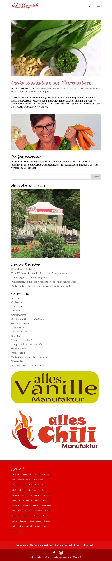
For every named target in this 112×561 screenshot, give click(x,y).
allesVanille (26, 474)
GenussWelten (18, 314)
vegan (37, 526)
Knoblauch (16, 505)
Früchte (42, 490)
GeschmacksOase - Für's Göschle (62, 88)
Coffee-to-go (34, 485)
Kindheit (46, 500)
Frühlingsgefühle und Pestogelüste (51, 83)
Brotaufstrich (38, 480)
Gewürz (46, 495)
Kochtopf (26, 505)
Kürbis (35, 505)
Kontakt (88, 545)
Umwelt (29, 526)
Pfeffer (47, 510)
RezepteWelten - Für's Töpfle (35, 91)
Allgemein (42, 88)
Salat (45, 516)
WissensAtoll (18, 361)
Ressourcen (26, 516)
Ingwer (37, 500)
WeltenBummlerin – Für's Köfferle (29, 357)
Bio (13, 480)
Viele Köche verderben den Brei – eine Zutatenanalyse (39, 273)
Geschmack (36, 495)
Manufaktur (37, 510)
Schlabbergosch (35, 521)
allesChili (16, 474)
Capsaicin (16, 485)
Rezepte (37, 516)
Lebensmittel (46, 505)
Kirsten (18, 88)
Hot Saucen (27, 500)
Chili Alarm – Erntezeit (23, 269)
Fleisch (22, 490)
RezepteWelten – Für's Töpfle (26, 344)
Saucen (23, 521)
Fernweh (15, 310)
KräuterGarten (85, 88)
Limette (27, 510)
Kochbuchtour (18, 327)
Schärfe (47, 521)
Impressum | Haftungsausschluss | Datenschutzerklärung (48, 545)
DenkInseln (17, 306)
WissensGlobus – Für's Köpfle (26, 365)
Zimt (45, 526)
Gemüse (15, 495)
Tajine (20, 526)
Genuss (25, 495)
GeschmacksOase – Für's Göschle (28, 319)
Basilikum (46, 474)
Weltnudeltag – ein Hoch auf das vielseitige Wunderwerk (40, 286)
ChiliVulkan (17, 302)
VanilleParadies (19, 352)
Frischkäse (32, 490)
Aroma (37, 474)
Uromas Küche (18, 348)
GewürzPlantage (20, 323)
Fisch (14, 490)
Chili (24, 485)
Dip (43, 485)
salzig (14, 521)
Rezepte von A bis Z (21, 340)
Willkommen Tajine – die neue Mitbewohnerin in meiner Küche (44, 281)
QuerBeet (16, 335)
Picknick (15, 516)
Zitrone (15, 531)
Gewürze (16, 500)
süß (13, 526)
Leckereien (16, 510)
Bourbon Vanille (24, 480)
